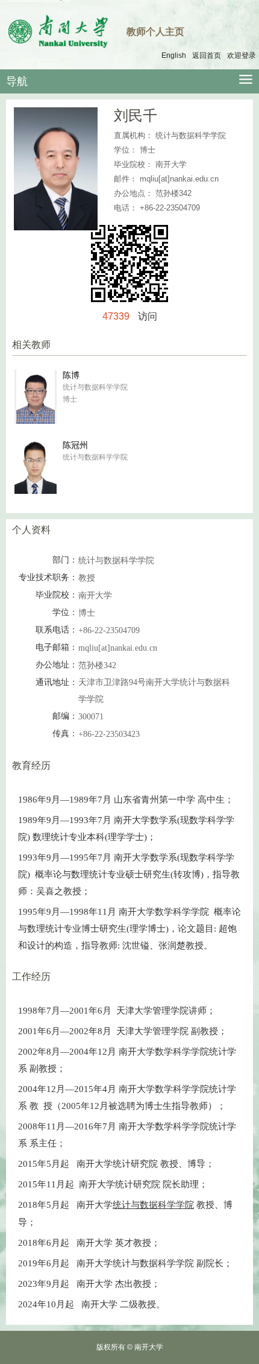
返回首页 (206, 55)
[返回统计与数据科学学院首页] (70, 33)
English (173, 55)
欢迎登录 (241, 55)
